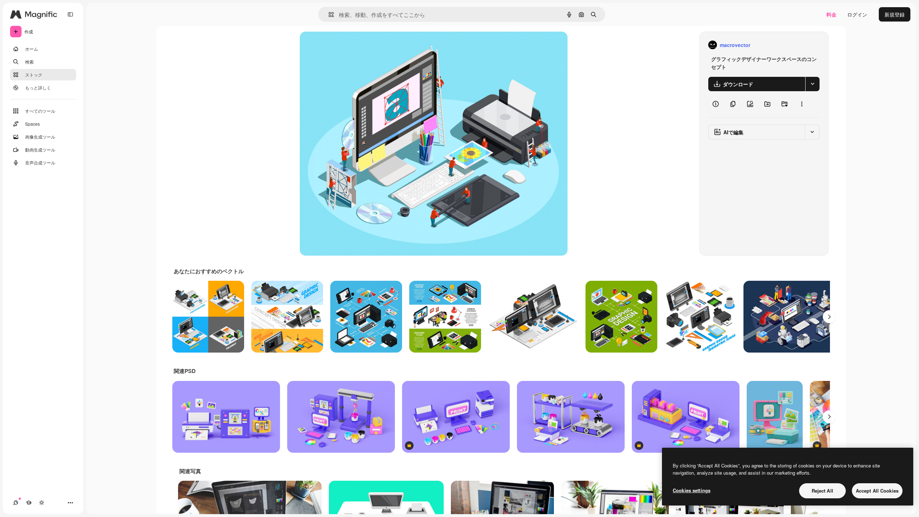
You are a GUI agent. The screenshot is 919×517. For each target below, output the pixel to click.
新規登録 (895, 14)
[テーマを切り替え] (41, 502)
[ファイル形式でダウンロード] (812, 84)
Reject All (822, 490)
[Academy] (28, 502)
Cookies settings (691, 490)
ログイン (857, 14)
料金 (831, 14)
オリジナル (349, 45)
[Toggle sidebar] (70, 14)
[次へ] (829, 317)
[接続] (16, 502)
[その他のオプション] (801, 104)
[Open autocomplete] (328, 14)
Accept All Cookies (877, 490)
